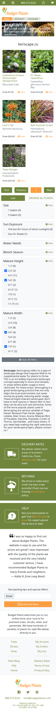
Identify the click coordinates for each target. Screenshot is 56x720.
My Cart (42, 651)
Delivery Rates (42, 661)
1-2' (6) (12, 266)
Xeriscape (33, 18)
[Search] (12, 2)
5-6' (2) (12, 337)
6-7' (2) (12, 285)
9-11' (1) (12, 299)
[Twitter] (28, 692)
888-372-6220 (39, 516)
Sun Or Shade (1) (17, 234)
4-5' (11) (12, 275)
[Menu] (3, 2)
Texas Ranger (10, 169)
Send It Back (38, 491)
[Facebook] (19, 692)
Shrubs (14, 646)
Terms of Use (41, 665)
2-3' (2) (12, 270)
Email (9, 596)
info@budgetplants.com (37, 698)
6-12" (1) (12, 289)
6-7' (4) (12, 341)
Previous (21, 190)
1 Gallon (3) (14, 210)
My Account (42, 641)
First (6, 190)
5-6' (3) (12, 280)
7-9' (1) (12, 294)
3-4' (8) (12, 327)
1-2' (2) (12, 318)
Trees (14, 641)
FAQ (14, 665)
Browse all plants (41, 198)
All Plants (19, 18)
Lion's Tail (8, 125)
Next (49, 190)
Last (13, 198)
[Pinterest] (37, 692)
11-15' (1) (13, 303)
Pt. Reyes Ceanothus (37, 77)
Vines (14, 651)
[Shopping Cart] (52, 3)
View (22, 92)
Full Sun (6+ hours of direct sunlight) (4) (30, 229)
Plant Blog (14, 661)
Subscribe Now (30, 604)
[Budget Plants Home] (15, 11)
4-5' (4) (12, 332)
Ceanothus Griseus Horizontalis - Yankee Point (13, 78)
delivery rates (29, 459)
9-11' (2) (12, 351)
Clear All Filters (29, 359)
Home (7, 18)
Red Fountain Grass (42, 125)
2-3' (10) (12, 322)
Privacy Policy (42, 670)
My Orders (42, 646)
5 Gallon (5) (14, 215)
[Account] (43, 3)
